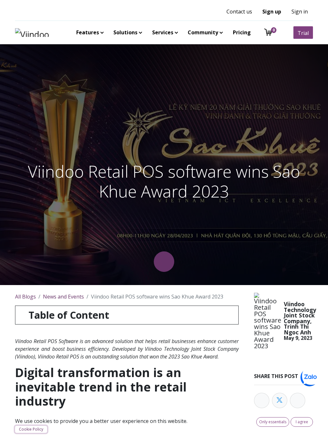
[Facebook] (261, 400)
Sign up (271, 11)
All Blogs (25, 296)
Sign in (299, 11)
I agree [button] (302, 422)
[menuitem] (89, 32)
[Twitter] (279, 400)
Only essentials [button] (272, 422)
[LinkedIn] (297, 400)
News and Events (63, 296)
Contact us (239, 11)
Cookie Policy (31, 429)
